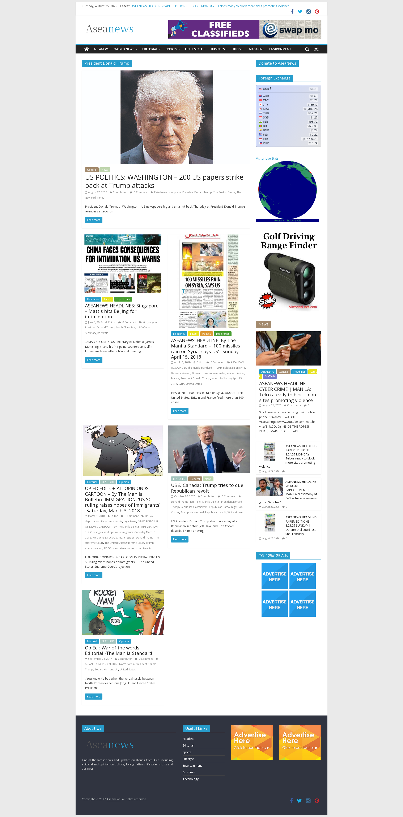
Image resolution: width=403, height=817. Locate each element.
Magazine (256, 49)
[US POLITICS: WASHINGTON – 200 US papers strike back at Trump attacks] (166, 73)
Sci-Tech (270, 376)
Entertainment (192, 766)
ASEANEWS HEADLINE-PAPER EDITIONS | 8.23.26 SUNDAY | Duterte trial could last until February (301, 525)
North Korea (126, 664)
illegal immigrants (111, 521)
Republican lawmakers (194, 507)
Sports (171, 49)
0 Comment (140, 192)
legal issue (130, 521)
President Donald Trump (197, 192)
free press (175, 192)
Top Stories (123, 299)
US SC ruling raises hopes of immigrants (127, 548)
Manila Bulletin (211, 501)
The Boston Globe (224, 192)
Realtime (279, 220)
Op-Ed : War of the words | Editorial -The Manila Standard (118, 650)
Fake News (160, 192)
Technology (191, 779)
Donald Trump (179, 501)
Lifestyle (188, 759)
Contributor (120, 192)
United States (194, 384)
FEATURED (108, 482)
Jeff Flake (195, 501)
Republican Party (219, 507)
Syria (181, 384)
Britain (196, 373)
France (175, 378)
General (92, 170)
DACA (148, 516)
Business (218, 49)
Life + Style (194, 49)
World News (124, 49)
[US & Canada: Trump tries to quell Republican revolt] (209, 428)
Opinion (124, 482)
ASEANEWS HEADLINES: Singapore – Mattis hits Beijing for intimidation (121, 311)
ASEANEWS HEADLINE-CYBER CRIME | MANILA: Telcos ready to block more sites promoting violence (200, 6)
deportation (92, 521)
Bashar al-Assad (180, 373)
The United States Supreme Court (124, 543)
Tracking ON (294, 220)
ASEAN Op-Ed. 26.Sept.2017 (101, 664)
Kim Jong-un (150, 322)
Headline (188, 739)
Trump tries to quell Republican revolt (203, 512)
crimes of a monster (213, 373)
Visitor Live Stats (267, 158)
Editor (111, 322)
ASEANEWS (101, 49)
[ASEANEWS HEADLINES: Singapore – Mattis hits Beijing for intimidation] (123, 237)
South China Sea (125, 327)
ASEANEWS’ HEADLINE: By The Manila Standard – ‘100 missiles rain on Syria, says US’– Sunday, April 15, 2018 (205, 348)
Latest (107, 299)
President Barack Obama (107, 537)
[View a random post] (316, 49)
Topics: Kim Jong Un (106, 669)
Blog (237, 49)
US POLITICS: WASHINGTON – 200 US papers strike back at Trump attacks (164, 181)
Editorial (149, 49)
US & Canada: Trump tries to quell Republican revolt (208, 488)
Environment (280, 49)
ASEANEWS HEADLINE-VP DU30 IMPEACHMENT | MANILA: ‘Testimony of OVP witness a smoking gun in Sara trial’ (288, 492)
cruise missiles (235, 373)
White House (235, 512)
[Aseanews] (86, 49)
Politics (206, 334)
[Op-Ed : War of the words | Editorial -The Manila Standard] (123, 592)
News (105, 170)
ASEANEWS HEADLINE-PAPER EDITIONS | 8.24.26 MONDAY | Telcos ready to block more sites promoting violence (288, 456)
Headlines (93, 299)
